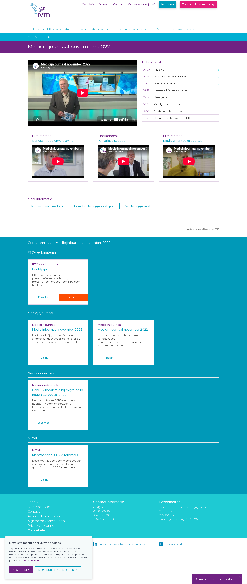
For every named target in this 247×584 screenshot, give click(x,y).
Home (36, 29)
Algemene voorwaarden (46, 521)
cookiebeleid (31, 560)
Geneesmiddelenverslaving (53, 141)
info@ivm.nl (100, 507)
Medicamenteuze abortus (182, 141)
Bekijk (44, 357)
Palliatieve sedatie (111, 141)
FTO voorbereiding (59, 29)
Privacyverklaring (41, 526)
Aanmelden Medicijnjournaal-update (95, 206)
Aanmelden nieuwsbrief (46, 516)
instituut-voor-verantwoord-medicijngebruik (123, 544)
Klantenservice (39, 507)
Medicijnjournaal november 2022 (176, 29)
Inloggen (167, 4)
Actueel (103, 4)
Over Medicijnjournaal (137, 206)
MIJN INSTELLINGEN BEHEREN (58, 569)
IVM (50, 10)
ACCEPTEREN (21, 569)
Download (44, 297)
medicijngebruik (173, 544)
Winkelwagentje (139, 4)
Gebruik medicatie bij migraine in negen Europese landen (113, 29)
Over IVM (88, 4)
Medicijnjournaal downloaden (48, 206)
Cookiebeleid (38, 530)
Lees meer (44, 422)
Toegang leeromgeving (198, 4)
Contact (118, 4)
